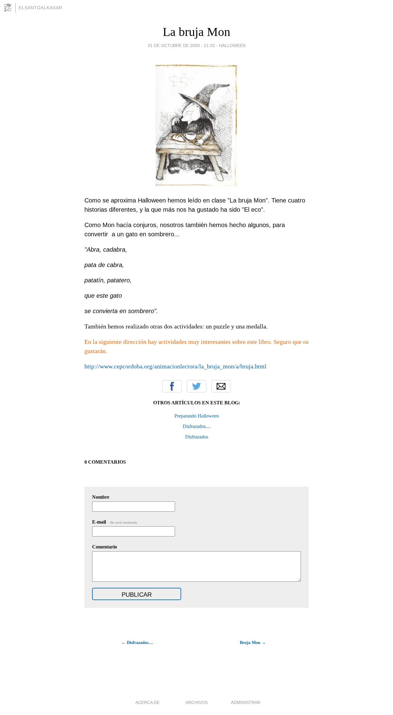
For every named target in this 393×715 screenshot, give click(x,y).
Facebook (172, 386)
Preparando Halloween (196, 415)
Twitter (196, 386)
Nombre (100, 497)
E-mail (115, 521)
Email (221, 386)
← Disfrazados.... (137, 642)
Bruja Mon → (253, 642)
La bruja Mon (196, 32)
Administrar (245, 702)
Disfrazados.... (197, 426)
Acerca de (147, 702)
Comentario (104, 546)
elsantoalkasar (40, 7)
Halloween (232, 45)
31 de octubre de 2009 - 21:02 (181, 45)
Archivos (196, 702)
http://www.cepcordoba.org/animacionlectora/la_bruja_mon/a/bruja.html (175, 366)
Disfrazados (196, 436)
